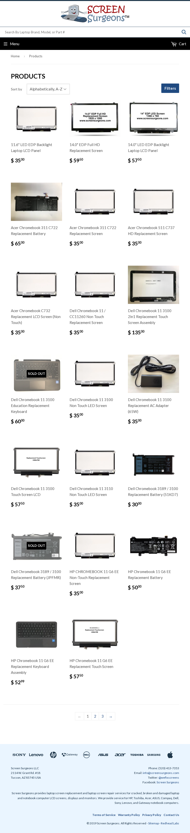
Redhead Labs (170, 823)
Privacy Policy (151, 815)
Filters (170, 88)
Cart (182, 44)
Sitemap (153, 823)
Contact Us (171, 815)
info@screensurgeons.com (161, 773)
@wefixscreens (169, 777)
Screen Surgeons (168, 782)
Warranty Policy (129, 815)
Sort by (16, 89)
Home (15, 56)
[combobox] (95, 32)
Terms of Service (104, 815)
